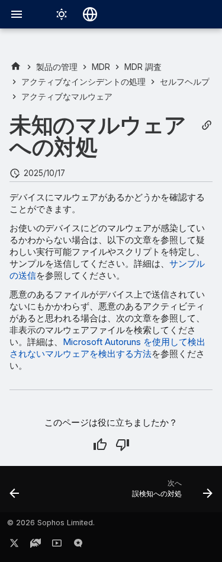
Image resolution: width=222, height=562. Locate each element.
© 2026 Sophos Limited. (51, 522)
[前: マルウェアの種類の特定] (15, 492)
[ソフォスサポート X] (14, 545)
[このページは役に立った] (100, 445)
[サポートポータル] (35, 545)
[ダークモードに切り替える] (61, 14)
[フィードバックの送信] (78, 545)
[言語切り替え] (90, 14)
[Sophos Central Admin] (15, 66)
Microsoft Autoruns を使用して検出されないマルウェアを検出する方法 (107, 347)
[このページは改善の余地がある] (122, 445)
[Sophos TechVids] (56, 545)
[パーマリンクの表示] (207, 125)
